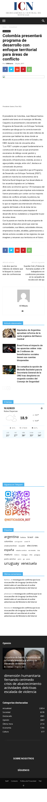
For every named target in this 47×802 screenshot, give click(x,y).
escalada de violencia (20, 691)
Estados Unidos (21, 550)
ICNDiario (9, 63)
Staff (6, 781)
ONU (30, 555)
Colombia (8, 541)
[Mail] (23, 311)
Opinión (6, 720)
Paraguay (37, 555)
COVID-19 (27, 541)
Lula (38, 550)
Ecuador (22, 546)
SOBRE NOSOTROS (23, 758)
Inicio (5, 27)
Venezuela (29, 563)
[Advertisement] (23, 460)
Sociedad (6, 712)
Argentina (11, 536)
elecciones (32, 545)
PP (24, 559)
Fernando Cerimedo (19, 679)
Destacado (7, 716)
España (9, 549)
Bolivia (23, 537)
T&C (40, 781)
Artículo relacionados (13, 323)
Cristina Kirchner (10, 546)
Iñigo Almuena (10, 667)
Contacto (14, 781)
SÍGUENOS (23, 770)
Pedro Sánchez (10, 559)
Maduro (8, 554)
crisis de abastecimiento (22, 683)
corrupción (18, 541)
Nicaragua (24, 555)
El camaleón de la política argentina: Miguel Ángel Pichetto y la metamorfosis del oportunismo (22, 660)
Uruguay (11, 563)
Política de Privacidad (28, 781)
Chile (37, 537)
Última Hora (8, 724)
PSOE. (28, 559)
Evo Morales (32, 550)
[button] (43, 20)
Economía (7, 728)
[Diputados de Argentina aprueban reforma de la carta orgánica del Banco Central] (9, 333)
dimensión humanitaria (22, 675)
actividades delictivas (20, 687)
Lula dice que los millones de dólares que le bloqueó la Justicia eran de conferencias (13, 270)
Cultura (6, 731)
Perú (19, 559)
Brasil (30, 537)
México (16, 555)
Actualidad (13, 27)
